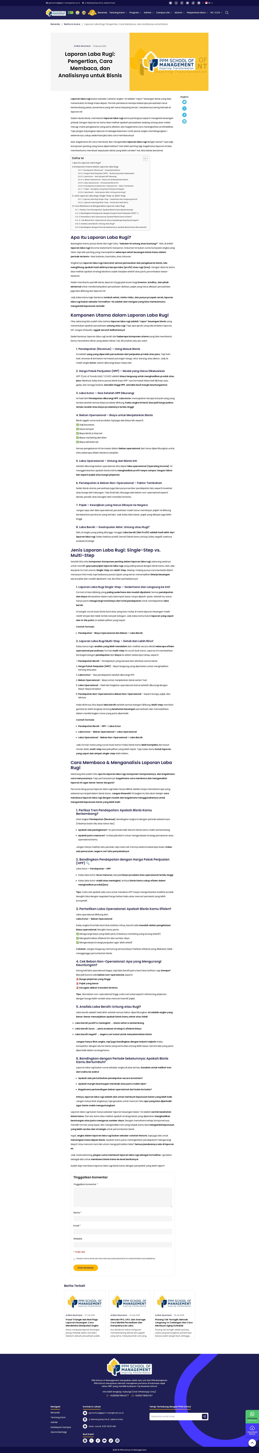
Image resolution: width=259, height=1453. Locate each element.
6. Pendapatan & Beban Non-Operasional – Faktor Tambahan (108, 186)
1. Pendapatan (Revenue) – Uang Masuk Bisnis (101, 170)
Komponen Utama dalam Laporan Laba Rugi (96, 166)
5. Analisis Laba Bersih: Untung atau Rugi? (97, 223)
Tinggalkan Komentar (85, 1184)
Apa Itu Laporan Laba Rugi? (87, 162)
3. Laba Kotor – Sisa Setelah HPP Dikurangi (99, 176)
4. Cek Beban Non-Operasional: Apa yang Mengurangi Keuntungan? (109, 220)
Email (77, 1225)
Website (77, 1238)
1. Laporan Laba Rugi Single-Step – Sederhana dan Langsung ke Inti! (110, 199)
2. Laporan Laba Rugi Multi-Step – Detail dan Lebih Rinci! (105, 202)
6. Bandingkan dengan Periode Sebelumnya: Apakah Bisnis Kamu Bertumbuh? (113, 227)
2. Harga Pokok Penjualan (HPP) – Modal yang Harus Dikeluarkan (108, 173)
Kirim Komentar (86, 1267)
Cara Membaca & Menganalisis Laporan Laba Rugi (99, 206)
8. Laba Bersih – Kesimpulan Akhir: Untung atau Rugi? (104, 192)
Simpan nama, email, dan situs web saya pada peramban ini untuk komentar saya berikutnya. (115, 1258)
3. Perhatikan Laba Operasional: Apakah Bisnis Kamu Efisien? (105, 216)
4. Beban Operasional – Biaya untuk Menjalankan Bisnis (106, 180)
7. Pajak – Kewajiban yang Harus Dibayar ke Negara (104, 189)
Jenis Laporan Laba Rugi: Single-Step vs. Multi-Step (100, 195)
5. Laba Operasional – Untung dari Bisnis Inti (100, 183)
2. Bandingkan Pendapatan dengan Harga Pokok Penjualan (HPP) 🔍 (109, 213)
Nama (77, 1212)
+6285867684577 (119, 1395)
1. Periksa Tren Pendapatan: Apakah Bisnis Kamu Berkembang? (106, 209)
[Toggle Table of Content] (144, 158)
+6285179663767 (144, 1395)
